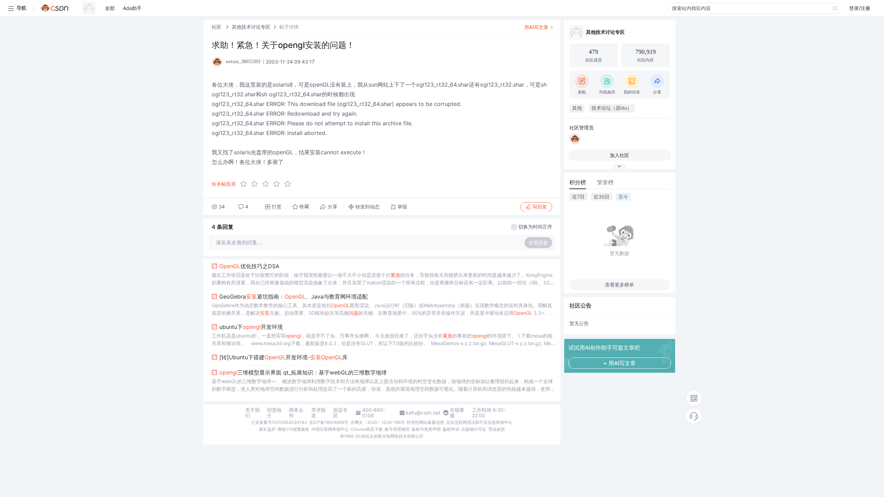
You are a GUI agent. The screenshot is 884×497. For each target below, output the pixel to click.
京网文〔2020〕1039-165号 (377, 422)
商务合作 (296, 412)
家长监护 (267, 429)
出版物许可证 (473, 429)
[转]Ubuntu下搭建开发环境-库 (283, 357)
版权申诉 (451, 429)
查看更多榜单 (619, 285)
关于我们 (252, 412)
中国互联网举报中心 (330, 429)
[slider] (267, 184)
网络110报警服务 (293, 429)
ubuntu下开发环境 (251, 326)
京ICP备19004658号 (328, 422)
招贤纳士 (274, 412)
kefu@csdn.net (423, 413)
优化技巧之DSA (249, 266)
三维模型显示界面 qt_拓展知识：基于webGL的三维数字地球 (303, 372)
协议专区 (340, 412)
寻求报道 (318, 412)
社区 (217, 27)
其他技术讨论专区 (251, 27)
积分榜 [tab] (577, 182)
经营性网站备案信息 (425, 422)
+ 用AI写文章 (619, 363)
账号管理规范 (397, 429)
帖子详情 (289, 27)
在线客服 (457, 412)
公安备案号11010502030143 (279, 422)
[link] (217, 27)
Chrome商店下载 (367, 429)
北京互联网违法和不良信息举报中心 (479, 422)
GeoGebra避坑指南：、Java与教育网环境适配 (293, 296)
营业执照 (496, 429)
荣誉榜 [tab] (605, 182)
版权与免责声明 (426, 429)
